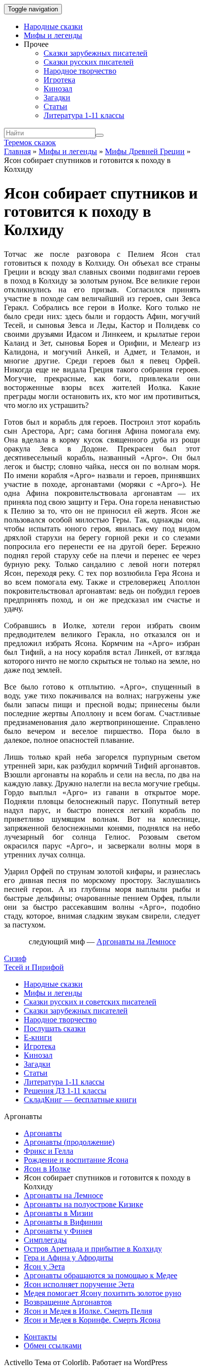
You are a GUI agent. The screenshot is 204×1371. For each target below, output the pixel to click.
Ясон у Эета (44, 1266)
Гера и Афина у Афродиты (68, 1257)
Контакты (40, 1336)
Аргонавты (43, 1133)
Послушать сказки (55, 1028)
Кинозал (58, 88)
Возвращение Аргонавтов (68, 1302)
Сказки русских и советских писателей (90, 1002)
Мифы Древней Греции (145, 151)
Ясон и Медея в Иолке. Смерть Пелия (88, 1311)
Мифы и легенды (53, 35)
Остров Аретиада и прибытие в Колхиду (93, 1249)
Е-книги (38, 1037)
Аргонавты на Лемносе (63, 1195)
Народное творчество (80, 71)
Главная (17, 151)
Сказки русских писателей (89, 62)
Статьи (55, 106)
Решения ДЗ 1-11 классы (65, 1091)
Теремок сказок (30, 142)
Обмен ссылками (53, 1345)
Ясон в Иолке (47, 1169)
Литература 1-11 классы (84, 115)
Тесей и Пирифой (34, 967)
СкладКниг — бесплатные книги (80, 1099)
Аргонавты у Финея (58, 1231)
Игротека (59, 80)
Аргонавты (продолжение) (69, 1142)
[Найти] (99, 135)
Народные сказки (53, 26)
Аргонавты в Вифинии (63, 1222)
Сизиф (15, 958)
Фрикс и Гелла (48, 1151)
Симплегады (45, 1240)
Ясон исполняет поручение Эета (79, 1284)
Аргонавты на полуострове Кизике (83, 1204)
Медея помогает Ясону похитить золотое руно (102, 1293)
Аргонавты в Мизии (58, 1213)
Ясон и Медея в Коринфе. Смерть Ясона (92, 1320)
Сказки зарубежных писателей (96, 53)
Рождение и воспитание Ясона (76, 1160)
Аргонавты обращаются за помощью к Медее (100, 1275)
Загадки (57, 97)
